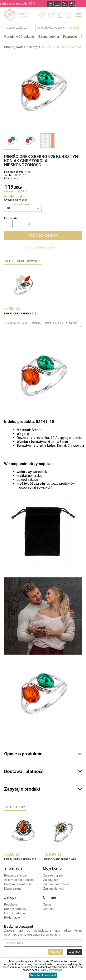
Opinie (47, 904)
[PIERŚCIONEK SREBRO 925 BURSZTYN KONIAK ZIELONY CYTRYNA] (23, 285)
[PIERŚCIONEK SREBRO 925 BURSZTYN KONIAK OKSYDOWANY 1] (23, 831)
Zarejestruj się (53, 875)
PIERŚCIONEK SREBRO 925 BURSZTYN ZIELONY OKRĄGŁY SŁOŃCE (61, 859)
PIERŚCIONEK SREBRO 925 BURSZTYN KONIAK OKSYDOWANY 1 (21, 859)
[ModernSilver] (15, 15)
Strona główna (48, 37)
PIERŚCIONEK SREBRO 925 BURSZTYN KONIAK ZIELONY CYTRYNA (21, 313)
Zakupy (10, 897)
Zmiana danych (53, 888)
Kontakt (48, 909)
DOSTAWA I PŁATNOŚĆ (61, 323)
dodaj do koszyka (43, 235)
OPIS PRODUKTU (16, 323)
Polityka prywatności (18, 884)
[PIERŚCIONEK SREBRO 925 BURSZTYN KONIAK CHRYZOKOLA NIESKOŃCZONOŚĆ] (43, 91)
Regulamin (11, 904)
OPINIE (36, 323)
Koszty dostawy (15, 909)
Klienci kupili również (22, 261)
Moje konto (52, 868)
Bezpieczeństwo (15, 875)
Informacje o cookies (19, 880)
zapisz (55, 952)
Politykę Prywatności (51, 970)
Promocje (70, 37)
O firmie (49, 897)
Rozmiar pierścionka (18, 204)
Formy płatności (15, 913)
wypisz (74, 952)
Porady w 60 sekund (19, 37)
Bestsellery (15, 807)
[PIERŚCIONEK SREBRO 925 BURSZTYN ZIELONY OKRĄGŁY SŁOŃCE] (63, 831)
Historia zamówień (56, 884)
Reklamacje (12, 917)
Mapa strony (12, 888)
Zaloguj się (50, 880)
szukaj (74, 27)
